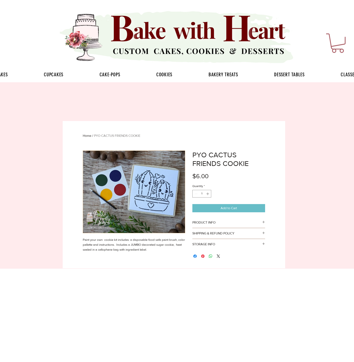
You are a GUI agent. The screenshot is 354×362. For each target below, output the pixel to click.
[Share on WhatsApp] (210, 256)
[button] (337, 43)
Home (87, 135)
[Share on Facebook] (195, 256)
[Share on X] (218, 256)
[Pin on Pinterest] (202, 256)
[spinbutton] (201, 193)
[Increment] (208, 193)
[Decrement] (195, 193)
